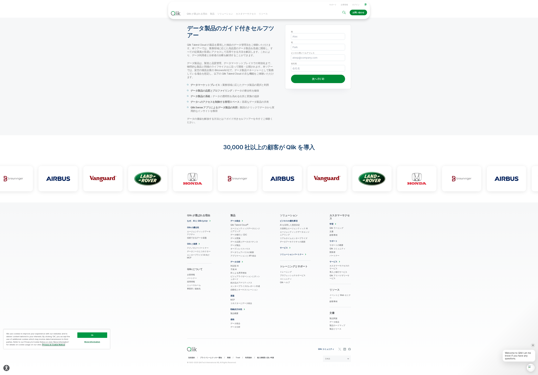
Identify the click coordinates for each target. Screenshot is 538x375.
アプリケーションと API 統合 (243, 255)
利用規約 (248, 358)
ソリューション (225, 13)
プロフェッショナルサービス (292, 275)
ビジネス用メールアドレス (303, 53)
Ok (92, 335)
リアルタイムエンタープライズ (293, 238)
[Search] (344, 12)
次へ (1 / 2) (318, 78)
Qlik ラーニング (336, 228)
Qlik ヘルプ (285, 282)
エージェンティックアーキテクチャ (199, 232)
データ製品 (235, 245)
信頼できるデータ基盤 (197, 238)
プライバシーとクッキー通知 (211, 358)
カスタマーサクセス (246, 13)
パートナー (192, 278)
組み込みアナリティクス (241, 282)
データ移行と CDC (238, 234)
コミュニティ (286, 279)
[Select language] (365, 4)
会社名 (294, 63)
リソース (263, 13)
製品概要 (234, 313)
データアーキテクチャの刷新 (292, 241)
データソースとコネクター (199, 251)
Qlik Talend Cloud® (239, 225)
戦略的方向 (236, 309)
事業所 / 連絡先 (194, 288)
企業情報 (344, 5)
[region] (57, 339)
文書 (331, 231)
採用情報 (191, 281)
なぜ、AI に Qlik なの (197, 221)
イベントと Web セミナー (340, 296)
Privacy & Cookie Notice (53, 344)
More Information (92, 342)
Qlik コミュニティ (337, 248)
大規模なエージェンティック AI (294, 228)
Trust (238, 358)
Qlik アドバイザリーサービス (339, 276)
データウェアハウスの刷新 (242, 252)
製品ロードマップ (337, 325)
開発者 (332, 252)
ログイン (356, 5)
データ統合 (235, 323)
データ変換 (235, 238)
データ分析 (235, 327)
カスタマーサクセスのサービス (339, 267)
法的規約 (191, 358)
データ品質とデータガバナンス (244, 241)
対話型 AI (234, 266)
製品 (212, 13)
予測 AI (233, 269)
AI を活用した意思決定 (290, 225)
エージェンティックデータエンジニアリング (245, 229)
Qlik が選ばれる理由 (197, 13)
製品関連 (333, 318)
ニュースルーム (194, 285)
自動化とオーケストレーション (244, 289)
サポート (333, 5)
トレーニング (286, 272)
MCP (232, 299)
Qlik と (192, 244)
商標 (228, 358)
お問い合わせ (358, 12)
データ (235, 221)
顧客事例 (333, 235)
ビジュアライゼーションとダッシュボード (245, 277)
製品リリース (335, 329)
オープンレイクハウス (240, 248)
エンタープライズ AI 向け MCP (198, 256)
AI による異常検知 (238, 273)
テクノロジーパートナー (198, 248)
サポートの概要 (336, 245)
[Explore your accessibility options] (6, 368)
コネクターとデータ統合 (241, 303)
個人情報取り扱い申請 (265, 358)
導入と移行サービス (338, 272)
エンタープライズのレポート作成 (245, 286)
